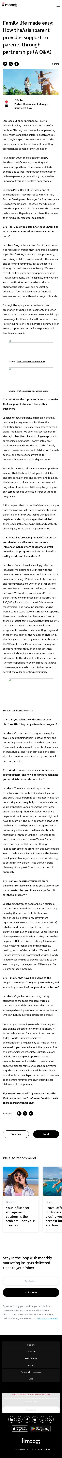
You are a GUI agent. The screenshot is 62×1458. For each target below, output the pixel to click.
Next (46, 1134)
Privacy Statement (47, 1318)
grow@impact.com (22, 1102)
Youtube (35, 1419)
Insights (31, 1365)
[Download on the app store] (19, 1428)
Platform (31, 1344)
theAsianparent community (31, 361)
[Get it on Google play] (40, 1428)
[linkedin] (5, 64)
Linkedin (12, 1419)
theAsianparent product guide (32, 390)
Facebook (27, 1419)
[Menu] (58, 5)
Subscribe (31, 1292)
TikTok (43, 1419)
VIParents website (22, 710)
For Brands (31, 1351)
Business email (32, 1401)
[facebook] (16, 64)
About (31, 1378)
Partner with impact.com (31, 1372)
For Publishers (31, 1358)
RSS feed (50, 1419)
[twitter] (11, 64)
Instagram (19, 1419)
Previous (16, 1134)
